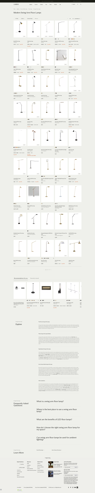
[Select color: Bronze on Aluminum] (81, 300)
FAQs (28, 463)
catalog (60, 473)
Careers (38, 468)
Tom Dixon (15, 42)
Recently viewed (34, 278)
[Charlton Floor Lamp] (33, 81)
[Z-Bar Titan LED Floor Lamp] (33, 164)
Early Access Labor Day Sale (49, 1)
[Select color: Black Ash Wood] (27, 203)
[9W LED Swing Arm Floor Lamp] (75, 107)
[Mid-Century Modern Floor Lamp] (47, 135)
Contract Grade (29, 18)
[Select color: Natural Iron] (47, 258)
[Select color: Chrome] (30, 300)
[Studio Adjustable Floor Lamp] (75, 55)
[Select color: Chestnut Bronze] (56, 119)
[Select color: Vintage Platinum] (42, 258)
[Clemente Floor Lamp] (20, 191)
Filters (17, 18)
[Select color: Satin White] (41, 300)
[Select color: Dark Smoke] (48, 258)
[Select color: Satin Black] (42, 300)
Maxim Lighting (29, 150)
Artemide (15, 122)
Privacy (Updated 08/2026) (28, 487)
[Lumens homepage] (16, 4)
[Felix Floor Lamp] (33, 107)
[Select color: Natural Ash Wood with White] (55, 93)
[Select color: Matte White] (28, 176)
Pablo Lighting (41, 355)
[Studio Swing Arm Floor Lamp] (20, 81)
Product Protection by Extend (31, 470)
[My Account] (77, 4)
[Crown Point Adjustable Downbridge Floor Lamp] (61, 135)
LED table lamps (58, 389)
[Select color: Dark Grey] (29, 300)
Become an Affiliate (40, 466)
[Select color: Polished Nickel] (42, 93)
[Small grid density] (67, 18)
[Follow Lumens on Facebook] (68, 487)
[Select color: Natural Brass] (41, 93)
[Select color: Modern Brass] (41, 258)
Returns (18, 475)
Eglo (28, 42)
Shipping (18, 473)
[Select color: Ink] (44, 258)
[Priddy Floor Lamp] (33, 27)
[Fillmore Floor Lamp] (47, 27)
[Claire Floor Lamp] (61, 246)
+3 (53, 258)
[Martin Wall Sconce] (59, 288)
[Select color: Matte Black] (27, 176)
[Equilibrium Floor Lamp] (33, 219)
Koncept (56, 42)
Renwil (56, 261)
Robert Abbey (71, 261)
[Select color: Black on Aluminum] (80, 300)
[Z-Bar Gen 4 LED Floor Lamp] (61, 27)
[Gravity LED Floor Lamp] (33, 191)
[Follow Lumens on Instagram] (73, 487)
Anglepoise (70, 96)
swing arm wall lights (42, 390)
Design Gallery (39, 465)
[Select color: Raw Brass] (44, 176)
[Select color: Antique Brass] (55, 147)
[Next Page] (50, 270)
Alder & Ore (55, 303)
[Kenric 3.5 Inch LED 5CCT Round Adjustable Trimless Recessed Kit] (20, 288)
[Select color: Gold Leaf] (34, 300)
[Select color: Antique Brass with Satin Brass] (41, 119)
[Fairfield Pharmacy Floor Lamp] (47, 191)
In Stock (22, 18)
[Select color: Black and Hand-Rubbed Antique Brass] (27, 93)
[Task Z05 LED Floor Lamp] (75, 219)
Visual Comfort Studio (72, 179)
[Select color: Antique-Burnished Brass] (27, 258)
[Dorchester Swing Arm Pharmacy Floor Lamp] (61, 219)
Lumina (70, 42)
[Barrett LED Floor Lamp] (20, 246)
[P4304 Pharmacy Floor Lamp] (75, 191)
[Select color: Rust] (32, 300)
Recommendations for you (21, 278)
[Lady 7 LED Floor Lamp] (20, 55)
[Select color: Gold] (31, 300)
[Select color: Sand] (33, 300)
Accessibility (19, 487)
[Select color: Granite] (57, 119)
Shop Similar (20, 36)
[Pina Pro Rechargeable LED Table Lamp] (33, 288)
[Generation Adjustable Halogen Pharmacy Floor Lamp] (61, 191)
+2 (38, 300)
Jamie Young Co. (43, 150)
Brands (28, 466)
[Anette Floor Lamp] (47, 81)
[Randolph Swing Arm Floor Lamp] (20, 219)
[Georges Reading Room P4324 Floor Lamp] (47, 219)
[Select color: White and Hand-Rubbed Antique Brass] (28, 93)
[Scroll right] (79, 293)
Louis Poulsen (29, 70)
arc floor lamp (55, 374)
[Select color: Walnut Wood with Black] (56, 93)
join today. (58, 465)
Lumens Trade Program (77, 1)
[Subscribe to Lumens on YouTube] (75, 487)
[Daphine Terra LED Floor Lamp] (75, 27)
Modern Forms (46, 357)
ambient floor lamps (67, 385)
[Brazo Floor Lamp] (61, 55)
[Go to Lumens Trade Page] (50, 464)
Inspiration (29, 465)
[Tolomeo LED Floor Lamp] (20, 107)
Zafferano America (30, 303)
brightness (58, 373)
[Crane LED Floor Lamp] (61, 81)
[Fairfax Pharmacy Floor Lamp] (47, 55)
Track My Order (19, 471)
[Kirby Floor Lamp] (75, 135)
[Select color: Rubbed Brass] (55, 300)
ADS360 (56, 96)
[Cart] (80, 4)
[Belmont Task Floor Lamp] (75, 164)
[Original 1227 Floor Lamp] (75, 81)
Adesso (15, 261)
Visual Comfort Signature (72, 70)
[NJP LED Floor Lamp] (33, 55)
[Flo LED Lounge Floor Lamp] (20, 135)
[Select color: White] (57, 203)
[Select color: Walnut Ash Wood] (28, 203)
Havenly (42, 42)
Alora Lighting (16, 179)
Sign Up (76, 467)
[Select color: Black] (28, 119)
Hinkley (41, 303)
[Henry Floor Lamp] (47, 246)
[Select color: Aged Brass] (27, 119)
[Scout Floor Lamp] (33, 135)
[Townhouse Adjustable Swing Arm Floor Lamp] (47, 164)
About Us (38, 463)
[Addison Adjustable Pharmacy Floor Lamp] (61, 164)
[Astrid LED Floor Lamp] (20, 164)
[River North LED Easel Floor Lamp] (47, 107)
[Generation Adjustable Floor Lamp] (61, 107)
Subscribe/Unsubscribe (20, 476)
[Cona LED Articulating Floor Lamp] (33, 246)
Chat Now (22, 464)
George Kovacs (43, 235)
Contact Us (18, 470)
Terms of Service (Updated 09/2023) (41, 487)
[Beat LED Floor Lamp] (20, 27)
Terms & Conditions (40, 470)
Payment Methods (30, 468)
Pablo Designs (57, 70)
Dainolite (28, 122)
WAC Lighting (16, 304)
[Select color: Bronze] (28, 258)
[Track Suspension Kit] (73, 288)
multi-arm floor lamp (66, 387)
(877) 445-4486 (22, 467)
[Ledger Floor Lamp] (75, 246)
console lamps (63, 389)
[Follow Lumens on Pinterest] (70, 487)
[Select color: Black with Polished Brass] (42, 119)
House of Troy (43, 70)
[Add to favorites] (14, 36)
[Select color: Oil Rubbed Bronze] (56, 147)
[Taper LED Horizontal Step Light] (46, 288)
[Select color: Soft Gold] (46, 258)
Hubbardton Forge (44, 261)
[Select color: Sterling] (45, 258)
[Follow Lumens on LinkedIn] (77, 487)
